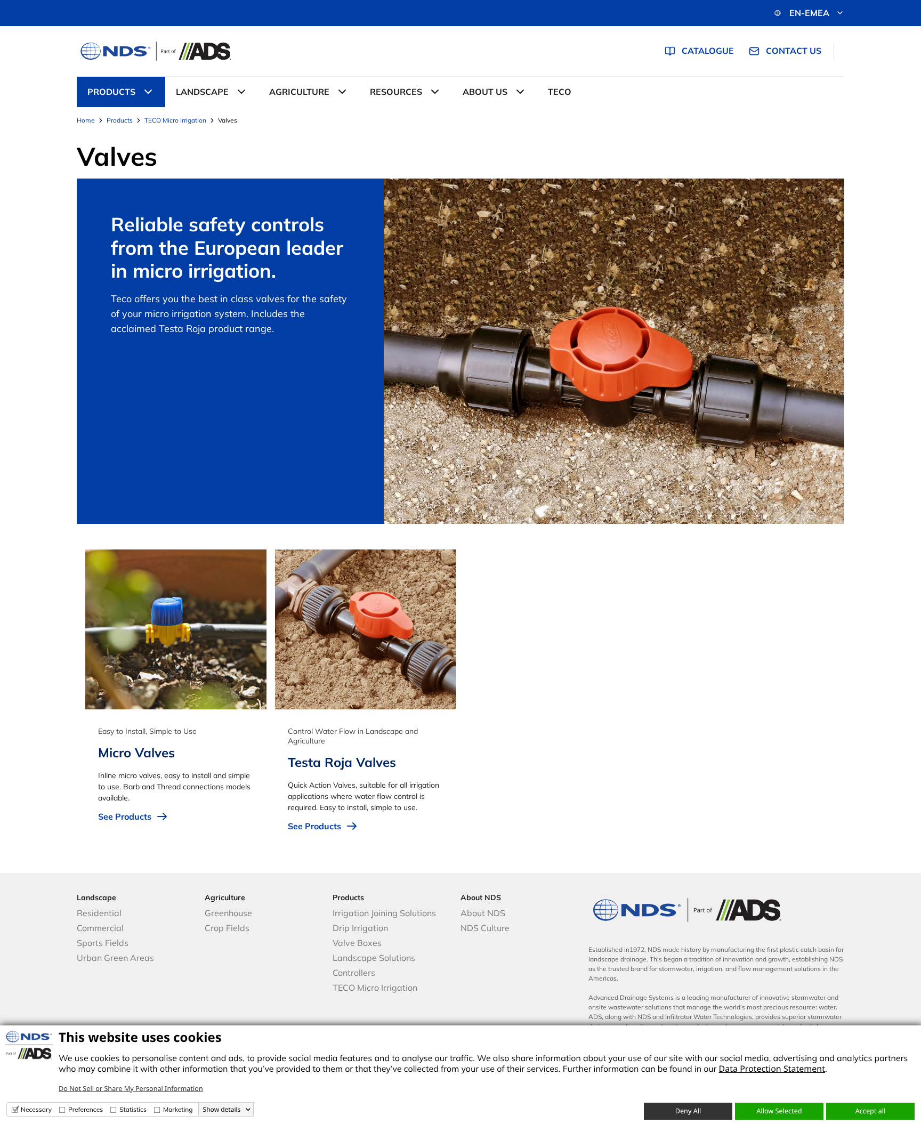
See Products (124, 816)
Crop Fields (227, 928)
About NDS (483, 913)
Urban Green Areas (115, 957)
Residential (99, 913)
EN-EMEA (809, 12)
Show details (222, 1109)
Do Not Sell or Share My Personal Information (131, 1088)
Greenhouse (228, 913)
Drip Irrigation (360, 928)
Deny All (688, 1110)
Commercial (100, 928)
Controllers (354, 972)
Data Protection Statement (772, 1068)
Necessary (36, 1109)
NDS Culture (485, 928)
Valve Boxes (357, 942)
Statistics (133, 1109)
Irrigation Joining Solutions (384, 913)
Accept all (870, 1110)
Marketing (178, 1109)
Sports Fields (102, 942)
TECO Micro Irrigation (375, 987)
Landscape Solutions (374, 957)
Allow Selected (779, 1110)
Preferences (85, 1109)
